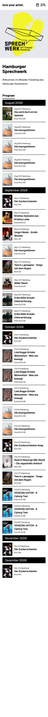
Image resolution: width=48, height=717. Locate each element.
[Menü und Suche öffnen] (43, 5)
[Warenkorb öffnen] (37, 5)
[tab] (9, 96)
